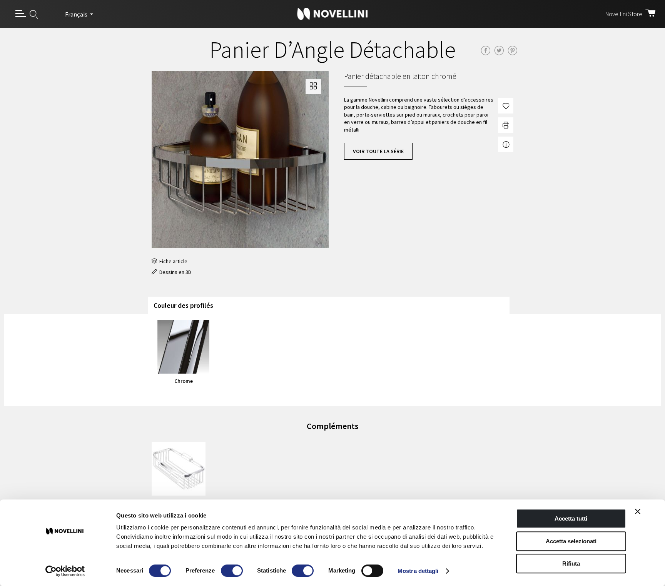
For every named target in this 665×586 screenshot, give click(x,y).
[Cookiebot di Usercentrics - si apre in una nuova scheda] (65, 571)
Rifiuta (571, 563)
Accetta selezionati (571, 541)
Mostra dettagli (418, 571)
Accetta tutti (571, 518)
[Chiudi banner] (637, 511)
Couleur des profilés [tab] (183, 305)
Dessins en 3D (174, 272)
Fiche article (172, 261)
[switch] (232, 570)
